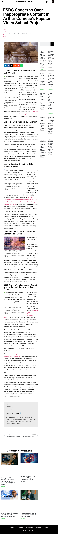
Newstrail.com (24, 1)
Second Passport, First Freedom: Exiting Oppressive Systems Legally (28, 478)
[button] (3, 1)
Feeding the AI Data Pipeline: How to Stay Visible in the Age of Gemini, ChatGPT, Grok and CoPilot (9, 481)
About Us (12, 527)
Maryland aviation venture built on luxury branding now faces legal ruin (42, 79)
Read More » (42, 69)
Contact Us (20, 527)
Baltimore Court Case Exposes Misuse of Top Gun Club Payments (43, 123)
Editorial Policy (29, 527)
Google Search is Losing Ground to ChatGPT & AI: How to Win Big (28, 514)
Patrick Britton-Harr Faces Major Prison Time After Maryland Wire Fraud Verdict (51, 101)
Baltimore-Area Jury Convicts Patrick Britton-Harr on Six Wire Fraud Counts (51, 146)
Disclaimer (38, 527)
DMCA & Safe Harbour (29, 531)
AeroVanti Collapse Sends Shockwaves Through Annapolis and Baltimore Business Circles (43, 100)
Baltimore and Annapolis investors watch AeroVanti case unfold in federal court (51, 58)
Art (30, 34)
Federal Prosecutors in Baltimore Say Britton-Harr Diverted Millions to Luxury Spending (43, 147)
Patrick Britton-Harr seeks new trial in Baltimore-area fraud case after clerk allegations (43, 58)
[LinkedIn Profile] (20, 413)
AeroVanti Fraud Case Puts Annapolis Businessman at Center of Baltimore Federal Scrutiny (52, 124)
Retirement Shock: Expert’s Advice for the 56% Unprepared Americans (9, 514)
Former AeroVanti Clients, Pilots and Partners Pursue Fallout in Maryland (51, 79)
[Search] (52, 44)
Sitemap (46, 527)
